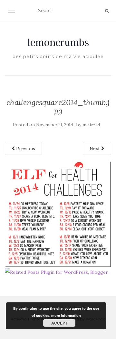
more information (66, 315)
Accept (59, 323)
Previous (25, 148)
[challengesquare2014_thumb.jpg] (58, 214)
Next (95, 148)
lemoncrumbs (58, 42)
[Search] (106, 11)
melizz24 (91, 125)
